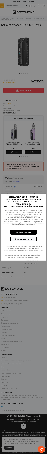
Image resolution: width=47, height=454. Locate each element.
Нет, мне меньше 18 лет (24, 239)
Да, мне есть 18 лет (23, 232)
